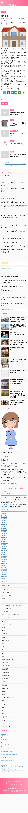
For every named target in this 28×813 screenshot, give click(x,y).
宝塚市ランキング (5, 765)
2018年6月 (4, 550)
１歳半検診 (4, 506)
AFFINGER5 (16, 791)
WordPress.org (5, 739)
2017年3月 (4, 578)
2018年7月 (4, 548)
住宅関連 (4, 99)
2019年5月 (4, 530)
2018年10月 (4, 543)
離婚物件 (7, 162)
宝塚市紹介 (10, 781)
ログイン (3, 734)
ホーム (5, 781)
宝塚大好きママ (14, 5)
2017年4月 (4, 576)
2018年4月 (4, 554)
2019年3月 (4, 533)
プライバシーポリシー (11, 783)
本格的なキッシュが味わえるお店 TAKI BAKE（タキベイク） (18, 402)
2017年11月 (4, 563)
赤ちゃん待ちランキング (6, 760)
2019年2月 (4, 535)
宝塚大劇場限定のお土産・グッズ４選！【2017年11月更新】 (18, 327)
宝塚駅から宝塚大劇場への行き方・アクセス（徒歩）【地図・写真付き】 (18, 319)
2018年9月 (4, 545)
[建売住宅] (15, 92)
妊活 (15, 781)
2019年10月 (4, 520)
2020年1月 (4, 517)
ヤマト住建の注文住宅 (16, 144)
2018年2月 (4, 558)
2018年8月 (4, 546)
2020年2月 (4, 515)
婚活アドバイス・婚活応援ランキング (9, 754)
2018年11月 (4, 541)
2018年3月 (4, 556)
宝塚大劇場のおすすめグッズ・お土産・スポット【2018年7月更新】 (18, 381)
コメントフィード (6, 737)
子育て (18, 781)
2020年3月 (4, 513)
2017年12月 (4, 561)
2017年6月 (4, 572)
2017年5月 (4, 574)
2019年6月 (4, 528)
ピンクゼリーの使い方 (7, 497)
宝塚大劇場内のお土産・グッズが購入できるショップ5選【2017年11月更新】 (18, 342)
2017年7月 (4, 571)
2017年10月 (4, 565)
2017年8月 (4, 569)
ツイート (3, 491)
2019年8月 (4, 524)
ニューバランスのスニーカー (9, 501)
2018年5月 (4, 552)
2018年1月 (4, 559)
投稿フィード (4, 736)
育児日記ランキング (5, 757)
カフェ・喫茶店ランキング (7, 751)
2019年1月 (4, 537)
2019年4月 (4, 532)
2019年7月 (4, 526)
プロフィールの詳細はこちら (10, 484)
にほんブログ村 (5, 744)
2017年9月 (4, 567)
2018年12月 (4, 539)
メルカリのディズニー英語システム (15, 784)
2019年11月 (4, 519)
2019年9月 (4, 522)
